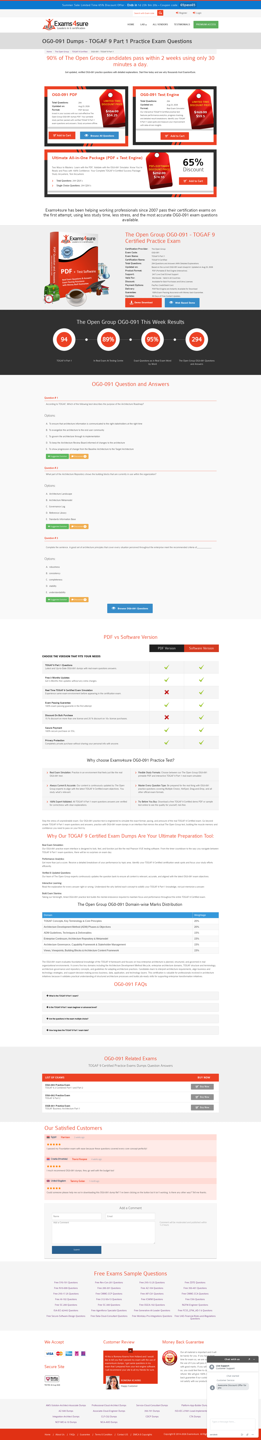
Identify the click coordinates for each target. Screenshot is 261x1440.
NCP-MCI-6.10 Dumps (66, 1422)
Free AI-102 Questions (66, 1299)
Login (198, 13)
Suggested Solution (58, 456)
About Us (59, 1434)
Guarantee (85, 1434)
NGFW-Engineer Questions (195, 1305)
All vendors (160, 24)
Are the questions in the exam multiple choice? (68, 1019)
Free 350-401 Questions (195, 1288)
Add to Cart (64, 135)
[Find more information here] (233, 1397)
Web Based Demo (185, 303)
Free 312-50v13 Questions (109, 1299)
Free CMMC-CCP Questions (109, 1294)
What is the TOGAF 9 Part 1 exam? (63, 996)
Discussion (79, 456)
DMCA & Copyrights (142, 1434)
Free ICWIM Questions (152, 1299)
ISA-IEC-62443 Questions (66, 1310)
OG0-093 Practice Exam (57, 1085)
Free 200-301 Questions (109, 1288)
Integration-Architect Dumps (66, 1416)
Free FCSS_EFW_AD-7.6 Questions (195, 1310)
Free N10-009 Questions (66, 1288)
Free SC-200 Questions (66, 1305)
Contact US (122, 1434)
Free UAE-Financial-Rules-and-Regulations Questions (195, 1317)
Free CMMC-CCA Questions (195, 1294)
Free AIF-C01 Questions (152, 1294)
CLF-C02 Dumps (109, 1416)
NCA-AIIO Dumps (109, 1422)
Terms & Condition (103, 1434)
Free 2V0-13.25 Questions (152, 1282)
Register (183, 13)
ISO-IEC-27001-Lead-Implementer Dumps (195, 1411)
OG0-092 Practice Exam (57, 1095)
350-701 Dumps (152, 1411)
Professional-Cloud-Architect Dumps (109, 1405)
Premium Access (206, 24)
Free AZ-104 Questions (152, 1288)
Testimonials (182, 24)
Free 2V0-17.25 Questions (66, 1294)
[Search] (160, 13)
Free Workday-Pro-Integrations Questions (152, 1316)
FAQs (72, 1434)
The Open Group (62, 51)
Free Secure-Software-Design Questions (66, 1316)
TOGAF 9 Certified (79, 51)
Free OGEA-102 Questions (152, 1305)
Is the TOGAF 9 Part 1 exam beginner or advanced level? (73, 1007)
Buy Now (204, 1086)
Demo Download (143, 302)
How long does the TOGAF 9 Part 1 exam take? (69, 1030)
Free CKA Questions (195, 1299)
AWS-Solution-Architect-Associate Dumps (66, 1405)
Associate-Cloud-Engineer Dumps (109, 1411)
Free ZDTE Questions (195, 1282)
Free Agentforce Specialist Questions (109, 1310)
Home (130, 24)
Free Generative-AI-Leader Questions (152, 1310)
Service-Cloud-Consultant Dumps (152, 1405)
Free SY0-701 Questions (66, 1282)
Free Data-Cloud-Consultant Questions (109, 1316)
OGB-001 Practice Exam (57, 1106)
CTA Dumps (195, 1416)
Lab (142, 24)
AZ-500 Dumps (66, 1411)
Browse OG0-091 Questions (133, 608)
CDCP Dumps (152, 1416)
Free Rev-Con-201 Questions (109, 1282)
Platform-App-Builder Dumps (195, 1405)
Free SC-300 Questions (109, 1305)
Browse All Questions (102, 136)
